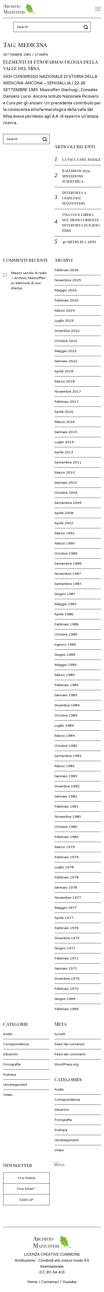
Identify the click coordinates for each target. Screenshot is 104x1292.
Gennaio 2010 (65, 482)
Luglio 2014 (64, 442)
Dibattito (10, 1054)
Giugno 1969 (64, 999)
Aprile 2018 (63, 371)
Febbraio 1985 (66, 685)
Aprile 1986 (63, 614)
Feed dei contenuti (69, 1044)
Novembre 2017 (67, 391)
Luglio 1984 (64, 725)
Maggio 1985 (65, 665)
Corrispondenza (16, 1044)
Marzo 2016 (64, 422)
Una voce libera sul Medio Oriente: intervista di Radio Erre (81, 222)
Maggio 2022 (65, 351)
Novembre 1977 (67, 897)
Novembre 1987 (67, 573)
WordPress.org (66, 1064)
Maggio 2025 (65, 290)
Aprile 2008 (63, 513)
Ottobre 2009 (65, 492)
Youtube (70, 1281)
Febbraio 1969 (66, 1009)
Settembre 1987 (68, 584)
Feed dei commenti (70, 1054)
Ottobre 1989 (65, 553)
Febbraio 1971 (66, 958)
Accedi (59, 1034)
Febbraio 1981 (66, 806)
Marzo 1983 (64, 766)
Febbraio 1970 (66, 988)
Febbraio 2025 (66, 300)
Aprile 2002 (63, 523)
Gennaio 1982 (65, 796)
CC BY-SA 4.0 (52, 1272)
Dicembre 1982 (67, 786)
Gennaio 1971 (65, 968)
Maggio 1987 (65, 604)
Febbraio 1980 (66, 837)
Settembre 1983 (68, 756)
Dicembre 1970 (67, 978)
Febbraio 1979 (66, 857)
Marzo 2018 (64, 381)
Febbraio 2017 (66, 401)
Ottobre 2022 (65, 341)
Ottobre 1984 (65, 715)
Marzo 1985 (64, 675)
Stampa (41, 55)
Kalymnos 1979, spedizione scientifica (76, 176)
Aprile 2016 (63, 411)
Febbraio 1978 (66, 877)
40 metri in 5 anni (79, 241)
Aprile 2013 (63, 452)
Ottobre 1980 (65, 826)
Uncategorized (15, 1084)
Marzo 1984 (64, 735)
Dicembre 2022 (67, 330)
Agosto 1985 (65, 644)
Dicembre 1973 (67, 938)
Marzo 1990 (64, 543)
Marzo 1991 (64, 533)
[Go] (86, 27)
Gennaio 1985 (65, 695)
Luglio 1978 (64, 867)
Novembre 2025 (67, 280)
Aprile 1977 (63, 918)
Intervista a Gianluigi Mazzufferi (74, 198)
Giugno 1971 (64, 948)
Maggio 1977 (65, 907)
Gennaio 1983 (65, 776)
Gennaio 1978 (65, 887)
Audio (8, 1034)
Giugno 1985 (64, 654)
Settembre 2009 (68, 503)
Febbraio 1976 (66, 928)
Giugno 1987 (64, 594)
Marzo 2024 (64, 310)
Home (32, 1281)
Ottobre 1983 (65, 745)
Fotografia (12, 1064)
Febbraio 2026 (66, 270)
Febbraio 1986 (66, 624)
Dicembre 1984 (67, 705)
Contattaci (50, 1281)
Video (8, 1094)
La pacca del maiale (81, 159)
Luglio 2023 (64, 320)
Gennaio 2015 (65, 432)
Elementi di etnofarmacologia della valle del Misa (50, 64)
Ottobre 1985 (65, 634)
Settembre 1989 (68, 563)
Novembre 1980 (67, 816)
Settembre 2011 (68, 462)
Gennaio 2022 (65, 361)
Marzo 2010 (64, 472)
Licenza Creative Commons (52, 1254)
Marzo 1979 (64, 847)
